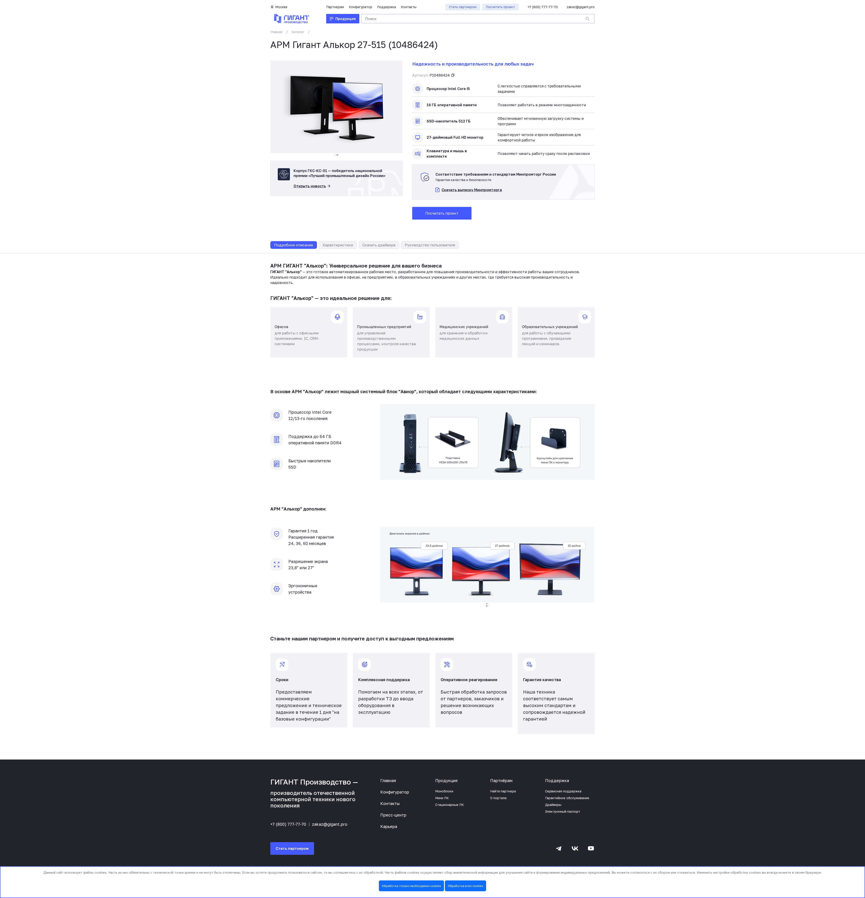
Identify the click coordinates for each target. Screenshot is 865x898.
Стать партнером (292, 848)
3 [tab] (337, 154)
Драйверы (553, 805)
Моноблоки (444, 791)
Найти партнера (503, 791)
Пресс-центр (393, 814)
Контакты (409, 7)
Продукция (446, 780)
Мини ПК (442, 798)
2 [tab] (335, 154)
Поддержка (386, 7)
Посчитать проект (441, 213)
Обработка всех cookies (465, 886)
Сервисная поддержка (563, 791)
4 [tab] (338, 154)
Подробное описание (293, 245)
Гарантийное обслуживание (567, 798)
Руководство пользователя (430, 245)
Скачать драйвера (378, 245)
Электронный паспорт (562, 811)
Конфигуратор (360, 7)
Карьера (388, 826)
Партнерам (335, 7)
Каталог (297, 32)
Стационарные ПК (449, 805)
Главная (276, 32)
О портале (498, 798)
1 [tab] (334, 154)
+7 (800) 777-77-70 (543, 7)
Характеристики (338, 245)
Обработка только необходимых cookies (411, 886)
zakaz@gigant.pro (581, 7)
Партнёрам (501, 780)
